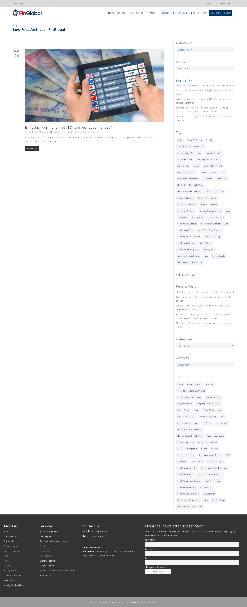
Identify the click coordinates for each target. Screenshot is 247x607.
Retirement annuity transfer (210, 211)
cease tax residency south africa (191, 146)
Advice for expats (194, 140)
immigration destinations (187, 178)
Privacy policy (10, 570)
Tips (206, 256)
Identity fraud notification (15, 585)
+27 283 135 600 (95, 536)
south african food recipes (188, 236)
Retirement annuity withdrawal (53, 541)
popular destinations (215, 191)
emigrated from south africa (189, 153)
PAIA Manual (10, 580)
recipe (204, 204)
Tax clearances (47, 555)
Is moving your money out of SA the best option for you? (68, 127)
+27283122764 (212, 3)
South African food (185, 230)
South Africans (205, 243)
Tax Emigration (46, 536)
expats (196, 166)
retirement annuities (186, 211)
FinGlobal (32, 132)
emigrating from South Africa (208, 159)
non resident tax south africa (189, 185)
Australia (209, 140)
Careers (7, 565)
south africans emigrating (187, 249)
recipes (214, 204)
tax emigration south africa (188, 256)
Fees (6, 555)
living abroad (222, 178)
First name (150, 539)
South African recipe (213, 236)
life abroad (207, 178)
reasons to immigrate (207, 198)
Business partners (12, 546)
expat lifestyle (183, 166)
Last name (150, 549)
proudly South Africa (185, 198)
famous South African (186, 172)
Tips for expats (218, 256)
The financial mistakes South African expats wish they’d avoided (205, 85)
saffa (228, 211)
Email (147, 558)
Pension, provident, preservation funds (57, 570)
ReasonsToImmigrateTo (187, 204)
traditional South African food (189, 262)
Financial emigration (49, 531)
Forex (42, 546)
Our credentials (11, 536)
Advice (180, 140)
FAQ (6, 560)
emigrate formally (213, 153)
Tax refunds (45, 551)
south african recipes (186, 243)
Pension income (47, 565)
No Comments (87, 132)
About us (8, 531)
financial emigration (208, 172)
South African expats (215, 217)
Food (223, 172)
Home (15, 3)
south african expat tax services (214, 224)
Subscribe (158, 571)
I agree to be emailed (157, 567)
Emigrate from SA (184, 159)
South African (197, 217)
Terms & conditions (12, 575)
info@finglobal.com (226, 3)
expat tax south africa (213, 166)
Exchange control (48, 560)
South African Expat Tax (187, 224)
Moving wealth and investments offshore (58, 132)
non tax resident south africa (189, 191)
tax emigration (209, 249)
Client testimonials (12, 551)
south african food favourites (210, 230)
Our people (9, 541)
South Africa (182, 217)
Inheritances (45, 575)
